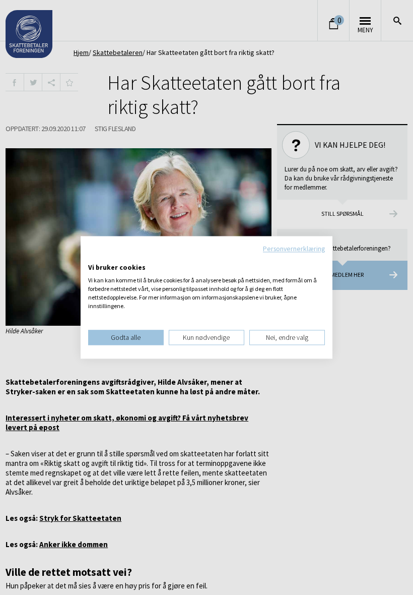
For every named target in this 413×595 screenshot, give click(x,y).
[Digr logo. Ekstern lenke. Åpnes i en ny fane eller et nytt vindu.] (95, 257)
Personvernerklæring (294, 248)
